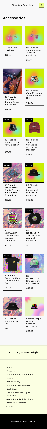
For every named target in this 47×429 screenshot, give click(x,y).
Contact (10, 406)
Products (10, 371)
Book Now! (11, 389)
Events (9, 378)
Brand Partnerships (16, 403)
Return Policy (13, 382)
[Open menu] (4, 5)
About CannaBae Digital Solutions (18, 394)
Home (9, 367)
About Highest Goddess (18, 385)
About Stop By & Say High (19, 374)
